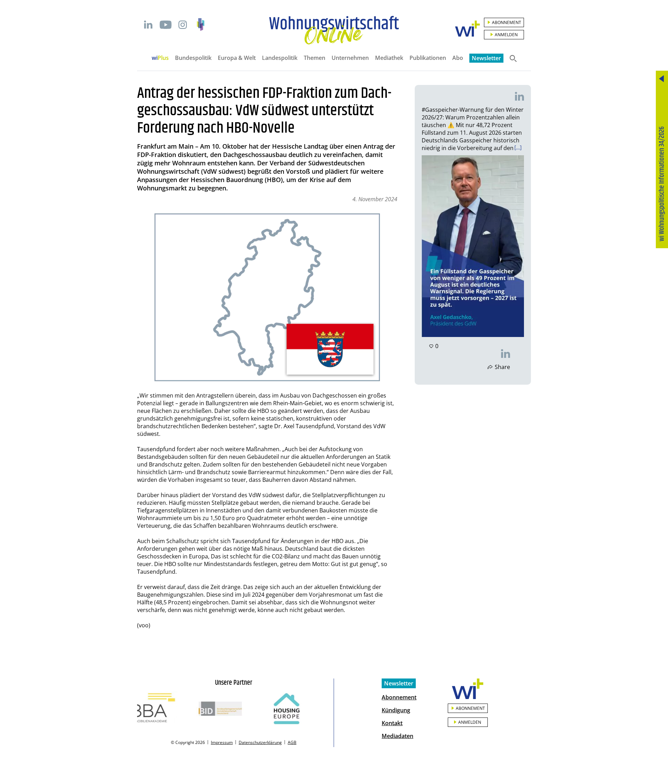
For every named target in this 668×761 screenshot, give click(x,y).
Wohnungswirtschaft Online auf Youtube (165, 25)
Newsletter (486, 58)
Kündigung (396, 710)
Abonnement (506, 22)
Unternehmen (350, 58)
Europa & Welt (237, 58)
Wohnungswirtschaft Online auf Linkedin (148, 25)
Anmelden (506, 35)
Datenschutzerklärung (260, 742)
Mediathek (389, 58)
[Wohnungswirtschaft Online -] (334, 30)
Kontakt (392, 723)
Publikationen (427, 58)
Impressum (222, 742)
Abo (457, 58)
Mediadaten (397, 736)
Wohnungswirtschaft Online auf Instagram (182, 25)
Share (502, 367)
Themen (314, 58)
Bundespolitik (193, 58)
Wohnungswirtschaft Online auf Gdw (200, 24)
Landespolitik (279, 58)
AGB (292, 742)
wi (160, 58)
